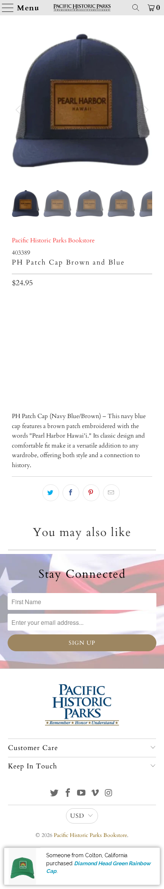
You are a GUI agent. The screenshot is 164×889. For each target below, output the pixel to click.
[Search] (136, 7)
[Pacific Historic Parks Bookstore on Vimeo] (95, 794)
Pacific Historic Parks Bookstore (53, 240)
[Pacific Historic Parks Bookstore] (82, 7)
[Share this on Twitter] (50, 492)
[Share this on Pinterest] (91, 492)
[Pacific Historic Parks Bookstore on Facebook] (68, 794)
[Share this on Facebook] (71, 492)
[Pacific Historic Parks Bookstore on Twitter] (54, 794)
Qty (16, 300)
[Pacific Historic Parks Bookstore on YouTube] (81, 794)
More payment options (82, 377)
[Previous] (19, 110)
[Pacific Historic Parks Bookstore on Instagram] (109, 794)
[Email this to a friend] (111, 492)
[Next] (145, 110)
